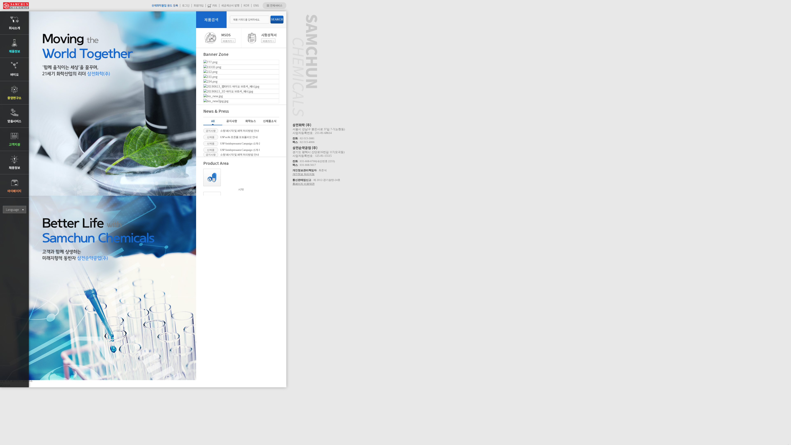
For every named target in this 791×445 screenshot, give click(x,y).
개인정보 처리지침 (304, 174)
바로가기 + (228, 41)
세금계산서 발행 (230, 5)
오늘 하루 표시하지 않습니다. (16, 380)
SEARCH (277, 19)
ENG (256, 5)
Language (12, 209)
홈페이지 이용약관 (304, 183)
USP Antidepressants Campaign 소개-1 (240, 149)
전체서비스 (275, 5)
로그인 (186, 5)
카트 (214, 5)
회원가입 (199, 5)
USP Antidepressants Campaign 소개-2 (240, 143)
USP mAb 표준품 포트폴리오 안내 (238, 137)
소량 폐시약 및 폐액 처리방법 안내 (239, 130)
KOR (246, 5)
